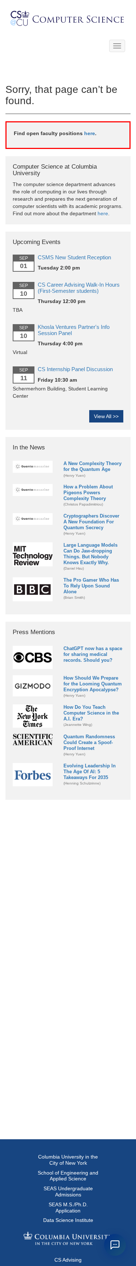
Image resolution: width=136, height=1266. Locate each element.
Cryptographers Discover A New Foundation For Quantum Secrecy (91, 521)
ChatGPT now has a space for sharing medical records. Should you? (92, 654)
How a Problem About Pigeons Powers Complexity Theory (88, 492)
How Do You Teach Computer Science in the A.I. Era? (91, 713)
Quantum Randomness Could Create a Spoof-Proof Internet (89, 742)
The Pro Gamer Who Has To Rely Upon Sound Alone (91, 585)
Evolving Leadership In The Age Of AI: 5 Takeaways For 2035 (89, 771)
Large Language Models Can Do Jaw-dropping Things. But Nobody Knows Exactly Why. (90, 553)
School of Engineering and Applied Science (68, 1176)
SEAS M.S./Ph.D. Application (68, 1208)
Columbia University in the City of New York (68, 1160)
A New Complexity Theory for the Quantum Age (92, 466)
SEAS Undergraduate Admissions (68, 1192)
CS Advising (68, 1260)
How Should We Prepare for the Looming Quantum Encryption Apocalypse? (92, 683)
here (89, 133)
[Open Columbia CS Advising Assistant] (115, 1245)
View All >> (106, 416)
